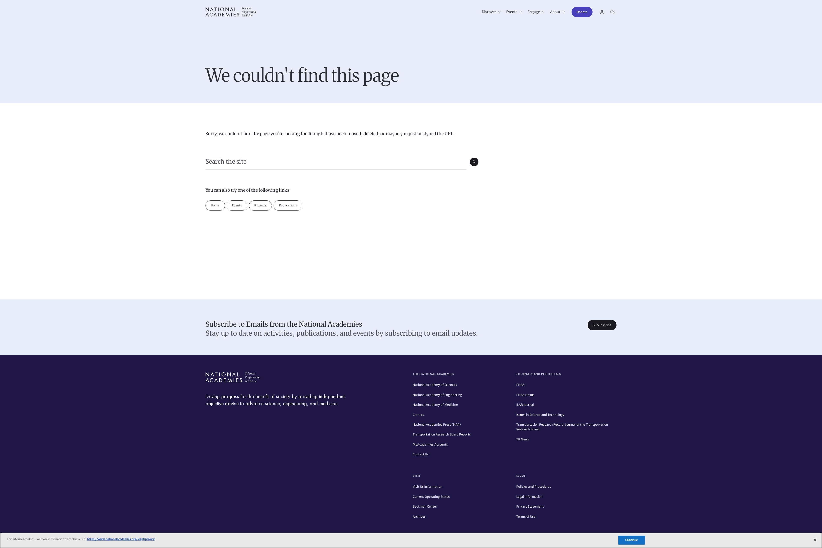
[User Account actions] (602, 12)
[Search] (612, 12)
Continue (631, 540)
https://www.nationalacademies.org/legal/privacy (121, 539)
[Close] (815, 540)
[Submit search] (474, 162)
